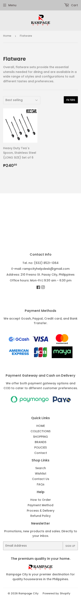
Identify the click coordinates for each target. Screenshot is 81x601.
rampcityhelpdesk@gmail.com (46, 269)
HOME (40, 426)
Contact (40, 453)
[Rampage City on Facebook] (38, 288)
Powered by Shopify (56, 593)
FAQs (40, 484)
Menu (12, 5)
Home (7, 36)
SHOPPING (40, 437)
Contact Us (40, 479)
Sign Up (70, 546)
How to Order (40, 500)
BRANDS (40, 442)
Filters (70, 100)
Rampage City (28, 593)
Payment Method (40, 505)
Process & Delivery (40, 511)
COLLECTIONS (40, 431)
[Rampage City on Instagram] (43, 288)
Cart (74, 5)
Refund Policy (40, 516)
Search (40, 468)
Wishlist (40, 473)
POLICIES (40, 447)
